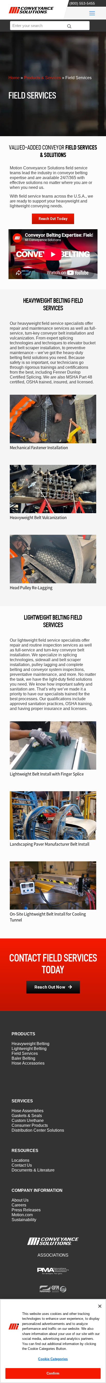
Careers (19, 1205)
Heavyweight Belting (30, 1043)
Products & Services (42, 78)
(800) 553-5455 (82, 3)
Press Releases (26, 1210)
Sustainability (24, 1220)
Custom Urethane (28, 1120)
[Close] (99, 1306)
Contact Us (22, 1165)
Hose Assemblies (27, 1111)
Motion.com (22, 1215)
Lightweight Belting (29, 1048)
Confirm (53, 1373)
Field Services (25, 1053)
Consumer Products (30, 1125)
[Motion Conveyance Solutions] (33, 14)
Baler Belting (23, 1058)
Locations (20, 1160)
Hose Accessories (28, 1063)
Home (14, 78)
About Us (20, 1200)
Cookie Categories (53, 1359)
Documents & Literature (33, 1170)
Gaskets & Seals (27, 1115)
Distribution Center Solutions (38, 1130)
